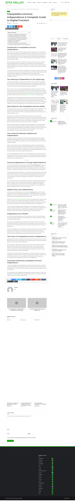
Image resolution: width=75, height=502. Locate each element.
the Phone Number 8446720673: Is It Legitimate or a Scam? (40, 404)
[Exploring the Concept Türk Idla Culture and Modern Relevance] (13, 360)
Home (9, 9)
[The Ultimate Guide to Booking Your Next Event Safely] (54, 50)
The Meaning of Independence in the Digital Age (17, 35)
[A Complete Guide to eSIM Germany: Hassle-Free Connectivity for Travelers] (27, 360)
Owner (10, 23)
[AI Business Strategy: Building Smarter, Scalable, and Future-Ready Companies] (54, 212)
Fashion (50, 2)
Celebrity (40, 474)
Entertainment (44, 2)
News (12, 9)
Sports (40, 481)
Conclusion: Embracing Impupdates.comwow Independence (19, 44)
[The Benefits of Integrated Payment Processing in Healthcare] (54, 217)
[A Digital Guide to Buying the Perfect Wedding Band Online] (54, 162)
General (40, 484)
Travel (40, 472)
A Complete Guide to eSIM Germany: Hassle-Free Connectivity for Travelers (26, 404)
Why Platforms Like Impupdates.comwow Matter (17, 36)
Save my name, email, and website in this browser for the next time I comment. (22, 437)
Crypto (40, 479)
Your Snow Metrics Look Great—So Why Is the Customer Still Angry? (63, 44)
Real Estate (41, 458)
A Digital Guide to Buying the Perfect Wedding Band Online (62, 122)
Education (39, 2)
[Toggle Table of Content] (28, 33)
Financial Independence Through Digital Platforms (17, 39)
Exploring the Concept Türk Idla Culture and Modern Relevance (12, 404)
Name (8, 429)
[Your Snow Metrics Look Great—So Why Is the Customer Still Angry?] (54, 44)
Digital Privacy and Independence (14, 40)
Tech (40, 467)
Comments (66, 38)
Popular (58, 38)
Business (34, 2)
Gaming (40, 486)
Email (8, 433)
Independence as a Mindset (13, 41)
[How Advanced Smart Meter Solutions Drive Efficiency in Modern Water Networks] (54, 55)
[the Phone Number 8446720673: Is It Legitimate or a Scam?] (41, 360)
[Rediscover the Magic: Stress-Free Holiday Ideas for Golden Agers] (54, 206)
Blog (40, 465)
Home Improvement (42, 470)
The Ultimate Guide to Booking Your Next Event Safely (62, 49)
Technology (29, 2)
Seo (39, 493)
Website (29, 433)
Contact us (55, 2)
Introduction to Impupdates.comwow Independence (17, 34)
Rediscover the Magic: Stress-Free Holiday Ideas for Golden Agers (62, 206)
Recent (52, 38)
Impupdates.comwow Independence (29, 94)
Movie (40, 490)
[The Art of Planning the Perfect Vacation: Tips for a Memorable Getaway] (54, 224)
